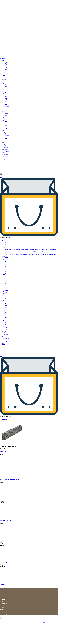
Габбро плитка (5, 332)
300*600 (6, 138)
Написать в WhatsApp (3, 451)
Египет (6, 100)
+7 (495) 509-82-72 (2, 611)
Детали (3, 452)
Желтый (6, 64)
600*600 (6, 78)
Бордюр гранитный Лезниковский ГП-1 (7, 562)
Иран (5, 127)
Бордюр (3, 152)
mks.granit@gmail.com (3, 613)
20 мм (5, 90)
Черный (6, 84)
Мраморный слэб (5, 156)
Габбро (2, 602)
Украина (6, 69)
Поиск (1, 174)
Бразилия (6, 71)
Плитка (3, 146)
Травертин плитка (5, 150)
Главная (3, 417)
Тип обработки (5, 72)
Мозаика (3, 158)
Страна (4, 126)
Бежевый (6, 112)
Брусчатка (3, 153)
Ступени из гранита (6, 151)
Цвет (3, 61)
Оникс (2, 119)
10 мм (5, 80)
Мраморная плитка (5, 149)
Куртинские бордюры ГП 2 (4, 584)
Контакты (3, 161)
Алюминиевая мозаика (5, 603)
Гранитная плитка (5, 147)
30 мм (5, 81)
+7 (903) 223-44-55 (7, 611)
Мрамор (3, 600)
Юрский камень (4, 141)
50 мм (5, 82)
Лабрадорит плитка (5, 148)
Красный (6, 62)
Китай (5, 70)
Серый (6, 63)
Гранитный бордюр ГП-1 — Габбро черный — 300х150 (9, 479)
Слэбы (2, 339)
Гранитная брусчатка (6, 154)
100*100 (6, 136)
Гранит (2, 240)
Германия (6, 145)
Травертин (3, 111)
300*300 (6, 77)
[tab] (30, 452)
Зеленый (6, 67)
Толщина (4, 79)
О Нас (2, 606)
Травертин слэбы (5, 157)
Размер (4, 75)
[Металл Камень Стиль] (1, 354)
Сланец (3, 60)
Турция (6, 115)
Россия (6, 85)
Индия (6, 101)
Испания (6, 286)
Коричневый (6, 66)
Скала (5, 74)
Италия (6, 102)
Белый (5, 65)
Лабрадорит (3, 129)
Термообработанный (7, 73)
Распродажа (3, 159)
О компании (3, 160)
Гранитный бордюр (4, 419)
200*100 (6, 76)
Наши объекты (3, 344)
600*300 (6, 89)
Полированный (7, 106)
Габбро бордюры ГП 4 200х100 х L (6, 520)
